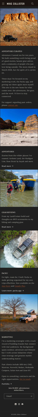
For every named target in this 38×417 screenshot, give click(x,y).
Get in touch (25, 379)
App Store (6, 286)
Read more (6, 166)
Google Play (20, 286)
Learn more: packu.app (11, 291)
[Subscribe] (31, 396)
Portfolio (5, 384)
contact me (13, 105)
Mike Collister (22, 414)
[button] (3, 3)
